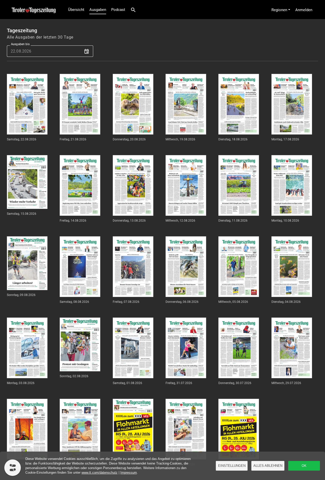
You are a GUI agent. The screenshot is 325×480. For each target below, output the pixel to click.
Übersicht (76, 9)
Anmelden (303, 10)
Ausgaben (97, 9)
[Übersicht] (32, 9)
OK (304, 466)
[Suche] (133, 9)
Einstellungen (232, 466)
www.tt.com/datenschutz (100, 472)
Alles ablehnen (267, 466)
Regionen (279, 10)
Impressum (128, 472)
